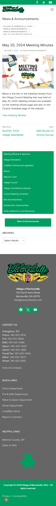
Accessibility (20, 496)
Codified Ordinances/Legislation (19, 165)
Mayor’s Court (10, 177)
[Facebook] (37, 2)
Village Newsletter (12, 159)
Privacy (6, 496)
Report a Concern (12, 417)
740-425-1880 (18, 349)
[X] (44, 2)
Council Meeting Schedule (16, 194)
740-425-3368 (16, 342)
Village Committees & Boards (17, 188)
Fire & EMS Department (15, 394)
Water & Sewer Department (17, 399)
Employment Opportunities (16, 205)
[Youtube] (50, 2)
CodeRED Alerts (11, 411)
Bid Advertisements (13, 199)
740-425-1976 (18, 335)
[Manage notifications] (6, 499)
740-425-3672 (18, 357)
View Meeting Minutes (14, 115)
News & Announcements (34, 51)
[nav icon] (52, 9)
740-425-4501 (18, 360)
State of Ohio (9, 445)
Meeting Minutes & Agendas (17, 154)
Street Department (12, 405)
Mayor (7, 171)
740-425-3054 (16, 338)
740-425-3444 (18, 346)
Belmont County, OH (13, 439)
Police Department (12, 388)
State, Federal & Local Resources (19, 211)
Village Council (10, 182)
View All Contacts (12, 367)
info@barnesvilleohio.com (28, 300)
